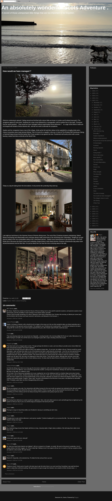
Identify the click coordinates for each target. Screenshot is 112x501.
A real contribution (98, 188)
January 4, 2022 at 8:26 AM (14, 330)
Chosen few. (96, 167)
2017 (93, 216)
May (95, 119)
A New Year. (96, 203)
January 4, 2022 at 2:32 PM (14, 440)
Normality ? (96, 133)
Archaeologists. (97, 143)
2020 (93, 209)
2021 (93, 206)
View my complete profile (97, 288)
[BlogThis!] (25, 298)
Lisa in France (11, 322)
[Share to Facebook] (28, 298)
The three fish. (97, 174)
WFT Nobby (10, 308)
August (96, 112)
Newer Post (6, 482)
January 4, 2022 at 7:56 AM (14, 318)
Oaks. (95, 191)
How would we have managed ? (102, 195)
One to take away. (98, 155)
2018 (93, 213)
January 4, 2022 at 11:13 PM (15, 470)
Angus (9, 386)
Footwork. (96, 145)
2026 (93, 91)
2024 (93, 95)
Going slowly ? (97, 152)
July (95, 114)
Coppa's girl (10, 343)
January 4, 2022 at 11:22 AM (15, 412)
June (95, 117)
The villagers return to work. (101, 198)
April (95, 121)
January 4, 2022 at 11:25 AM (15, 432)
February (96, 126)
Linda (8, 333)
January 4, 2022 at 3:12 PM (14, 452)
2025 (93, 93)
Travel (8, 435)
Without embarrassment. (100, 138)
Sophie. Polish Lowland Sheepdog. (16, 300)
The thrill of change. (98, 193)
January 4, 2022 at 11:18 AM (15, 394)
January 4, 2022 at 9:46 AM (14, 340)
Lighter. (95, 186)
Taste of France (11, 365)
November (97, 105)
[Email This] (23, 298)
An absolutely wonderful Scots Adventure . (54, 8)
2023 (93, 98)
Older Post (81, 482)
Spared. (95, 179)
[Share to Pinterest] (30, 298)
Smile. (95, 169)
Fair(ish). (95, 181)
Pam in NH (10, 444)
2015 (93, 221)
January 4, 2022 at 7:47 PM (14, 460)
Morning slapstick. (98, 147)
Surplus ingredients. (98, 135)
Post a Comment (9, 474)
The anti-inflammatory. (99, 162)
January (96, 129)
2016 (93, 218)
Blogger (76, 497)
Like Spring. (96, 200)
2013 (93, 225)
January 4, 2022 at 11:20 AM (15, 404)
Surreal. (95, 164)
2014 (93, 223)
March (96, 124)
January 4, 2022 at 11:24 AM (15, 422)
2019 (93, 211)
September (97, 109)
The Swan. (96, 183)
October (96, 107)
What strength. (97, 171)
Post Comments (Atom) (47, 486)
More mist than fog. (98, 131)
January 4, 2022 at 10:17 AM (15, 362)
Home (44, 482)
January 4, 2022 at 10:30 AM (15, 382)
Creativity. (96, 176)
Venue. (95, 150)
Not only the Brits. (98, 159)
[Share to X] (26, 298)
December (97, 102)
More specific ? (97, 157)
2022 (93, 100)
